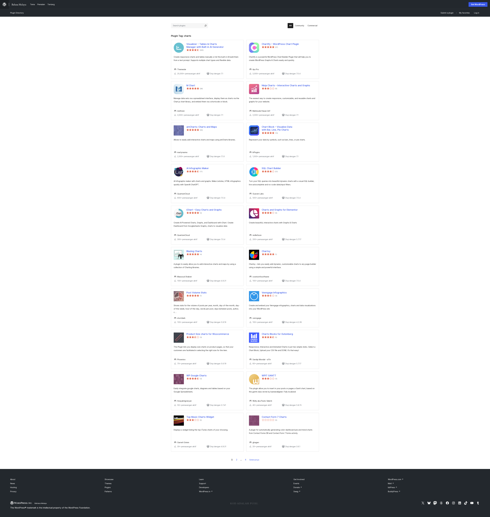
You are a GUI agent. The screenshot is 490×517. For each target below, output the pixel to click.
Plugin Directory (17, 13)
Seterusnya (254, 460)
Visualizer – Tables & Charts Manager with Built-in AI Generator (205, 45)
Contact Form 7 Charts (274, 417)
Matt (391, 483)
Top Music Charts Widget (200, 417)
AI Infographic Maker (197, 168)
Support (202, 483)
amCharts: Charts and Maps (201, 126)
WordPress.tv (206, 491)
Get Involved (298, 479)
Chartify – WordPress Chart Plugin (280, 44)
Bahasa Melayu (41, 503)
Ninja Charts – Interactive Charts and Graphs (286, 85)
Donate (297, 487)
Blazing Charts (194, 251)
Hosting (13, 487)
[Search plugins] (205, 25)
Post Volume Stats (196, 292)
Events (296, 483)
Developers (204, 487)
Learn (201, 479)
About (12, 479)
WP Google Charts (196, 375)
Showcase (109, 479)
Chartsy (266, 251)
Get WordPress (478, 4)
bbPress (392, 487)
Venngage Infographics (274, 292)
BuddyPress (394, 491)
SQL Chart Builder (271, 168)
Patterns (108, 491)
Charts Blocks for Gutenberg (277, 334)
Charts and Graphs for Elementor (280, 209)
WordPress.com (395, 479)
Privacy (13, 491)
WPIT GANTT (269, 375)
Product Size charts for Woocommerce (207, 334)
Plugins (108, 487)
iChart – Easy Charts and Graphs (204, 209)
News (12, 483)
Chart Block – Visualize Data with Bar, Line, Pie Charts (277, 128)
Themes (108, 483)
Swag (296, 491)
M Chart (190, 85)
